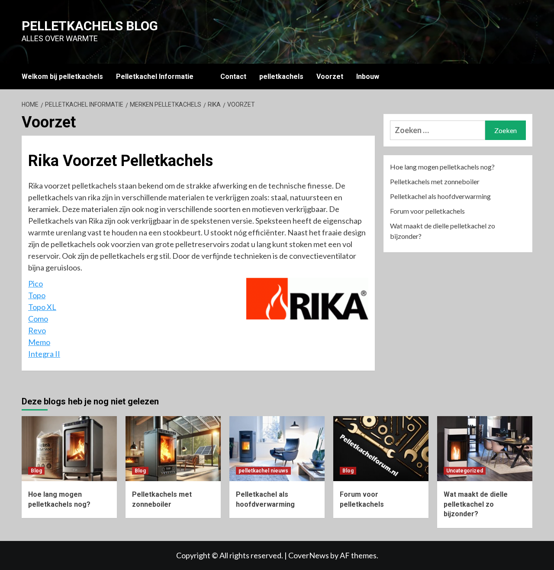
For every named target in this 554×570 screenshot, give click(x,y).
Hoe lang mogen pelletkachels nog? (442, 167)
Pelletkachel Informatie (154, 76)
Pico (35, 283)
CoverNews (308, 555)
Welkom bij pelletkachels (62, 76)
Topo (36, 295)
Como (38, 318)
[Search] (527, 76)
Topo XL (42, 307)
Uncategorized (464, 471)
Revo (37, 330)
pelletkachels (281, 76)
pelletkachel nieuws (263, 471)
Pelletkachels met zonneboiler (435, 181)
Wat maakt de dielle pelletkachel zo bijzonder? (442, 230)
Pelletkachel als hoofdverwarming (440, 196)
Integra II (44, 353)
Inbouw (367, 76)
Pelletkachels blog (90, 25)
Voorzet (329, 76)
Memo (39, 342)
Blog (36, 471)
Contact (233, 76)
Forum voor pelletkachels (427, 211)
